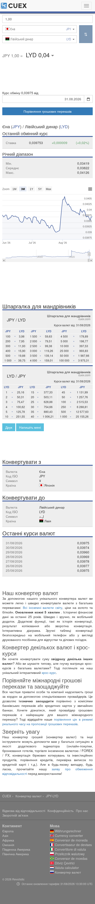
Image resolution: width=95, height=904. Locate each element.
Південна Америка (16, 849)
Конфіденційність (61, 810)
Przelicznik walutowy (69, 854)
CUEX (6, 796)
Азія (5, 835)
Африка (8, 840)
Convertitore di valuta (70, 849)
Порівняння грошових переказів (47, 111)
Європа (8, 831)
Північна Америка (15, 854)
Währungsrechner (67, 831)
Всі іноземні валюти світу (42, 607)
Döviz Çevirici (64, 863)
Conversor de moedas (70, 858)
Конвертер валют (28, 796)
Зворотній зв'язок (15, 815)
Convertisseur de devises (73, 844)
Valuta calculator (66, 867)
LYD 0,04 (38, 54)
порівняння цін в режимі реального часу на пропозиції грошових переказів (47, 721)
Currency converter (68, 835)
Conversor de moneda (71, 840)
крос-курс (49, 672)
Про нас (82, 810)
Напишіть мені (30, 427)
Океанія (8, 844)
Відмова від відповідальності (23, 810)
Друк (8, 427)
